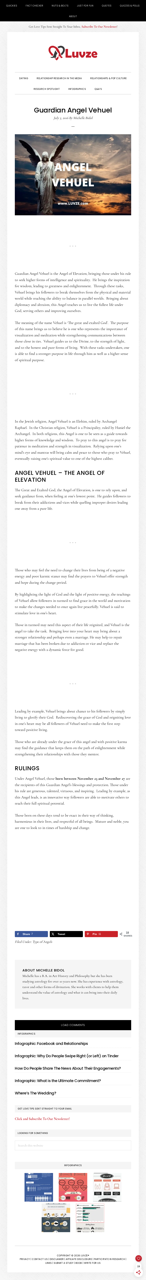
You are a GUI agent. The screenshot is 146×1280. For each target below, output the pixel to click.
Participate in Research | (110, 1259)
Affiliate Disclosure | (79, 1259)
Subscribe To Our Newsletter (99, 27)
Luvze (73, 53)
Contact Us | (40, 1259)
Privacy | (25, 1259)
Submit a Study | (64, 1263)
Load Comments (73, 1025)
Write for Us (92, 1263)
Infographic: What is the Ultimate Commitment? (58, 1080)
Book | (79, 1263)
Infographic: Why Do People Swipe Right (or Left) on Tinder (66, 1056)
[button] (111, 88)
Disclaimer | (57, 1259)
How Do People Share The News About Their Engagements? (68, 1068)
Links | (49, 1263)
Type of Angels (42, 942)
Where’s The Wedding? (35, 1093)
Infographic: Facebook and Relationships (51, 1043)
